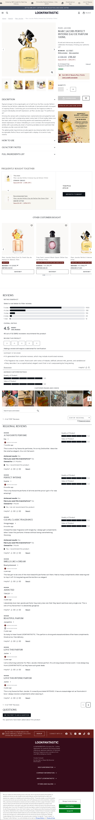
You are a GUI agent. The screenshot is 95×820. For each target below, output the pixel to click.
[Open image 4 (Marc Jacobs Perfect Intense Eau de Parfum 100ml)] (41, 85)
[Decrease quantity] (61, 89)
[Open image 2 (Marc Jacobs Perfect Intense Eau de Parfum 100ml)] (18, 85)
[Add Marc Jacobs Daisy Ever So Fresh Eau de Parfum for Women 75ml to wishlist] (31, 225)
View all (88, 64)
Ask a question (74, 53)
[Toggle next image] (54, 49)
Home (4, 18)
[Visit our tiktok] (84, 733)
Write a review (62, 53)
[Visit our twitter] (71, 733)
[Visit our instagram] (75, 733)
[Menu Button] (2, 13)
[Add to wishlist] (86, 98)
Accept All (70, 811)
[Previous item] (3, 249)
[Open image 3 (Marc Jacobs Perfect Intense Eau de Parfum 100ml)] (29, 85)
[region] (47, 806)
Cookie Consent (38, 758)
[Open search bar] (7, 13)
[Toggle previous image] (3, 49)
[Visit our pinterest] (88, 733)
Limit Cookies (70, 806)
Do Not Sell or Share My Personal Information (43, 760)
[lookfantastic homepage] (46, 13)
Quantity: (62, 85)
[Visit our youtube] (80, 733)
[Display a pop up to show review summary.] (18, 265)
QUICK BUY (18, 271)
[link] (79, 13)
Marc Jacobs (19, 18)
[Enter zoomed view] (52, 72)
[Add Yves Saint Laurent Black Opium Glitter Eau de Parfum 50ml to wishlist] (66, 225)
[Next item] (90, 249)
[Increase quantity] (73, 89)
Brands (10, 18)
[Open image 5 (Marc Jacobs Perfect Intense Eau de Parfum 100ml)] (52, 85)
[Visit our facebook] (66, 733)
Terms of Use (51, 818)
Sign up (39, 733)
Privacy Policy (40, 818)
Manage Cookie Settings (70, 801)
